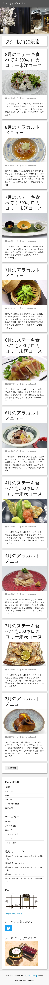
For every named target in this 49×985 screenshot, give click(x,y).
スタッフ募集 (10, 842)
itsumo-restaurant (29, 98)
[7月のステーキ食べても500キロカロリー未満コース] (24, 225)
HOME (7, 787)
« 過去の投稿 (11, 768)
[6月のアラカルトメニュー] (24, 435)
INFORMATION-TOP (12, 804)
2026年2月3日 (12, 669)
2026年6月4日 (12, 384)
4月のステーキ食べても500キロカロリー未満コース (23, 488)
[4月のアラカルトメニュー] (24, 578)
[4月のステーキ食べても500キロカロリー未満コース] (24, 511)
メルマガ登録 (10, 826)
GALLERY (8, 799)
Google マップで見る (13, 913)
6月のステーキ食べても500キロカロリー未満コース (23, 345)
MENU (7, 795)
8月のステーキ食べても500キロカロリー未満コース (23, 60)
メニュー (8, 838)
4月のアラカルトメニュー (22, 558)
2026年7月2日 (12, 241)
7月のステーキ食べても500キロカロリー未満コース (23, 202)
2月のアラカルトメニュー (22, 701)
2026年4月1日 (12, 527)
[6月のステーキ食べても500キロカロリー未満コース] (24, 368)
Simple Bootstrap (30, 975)
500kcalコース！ (11, 834)
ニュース (8, 830)
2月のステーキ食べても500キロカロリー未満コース (23, 631)
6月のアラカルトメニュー (22, 415)
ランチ (8, 821)
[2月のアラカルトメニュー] (24, 721)
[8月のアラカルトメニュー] (24, 149)
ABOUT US (9, 791)
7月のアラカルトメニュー (22, 272)
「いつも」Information (13, 3)
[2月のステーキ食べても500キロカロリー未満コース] (24, 653)
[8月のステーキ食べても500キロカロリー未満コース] (24, 82)
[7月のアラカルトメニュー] (24, 292)
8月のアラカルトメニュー (22, 130)
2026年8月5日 (12, 98)
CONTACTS (9, 808)
